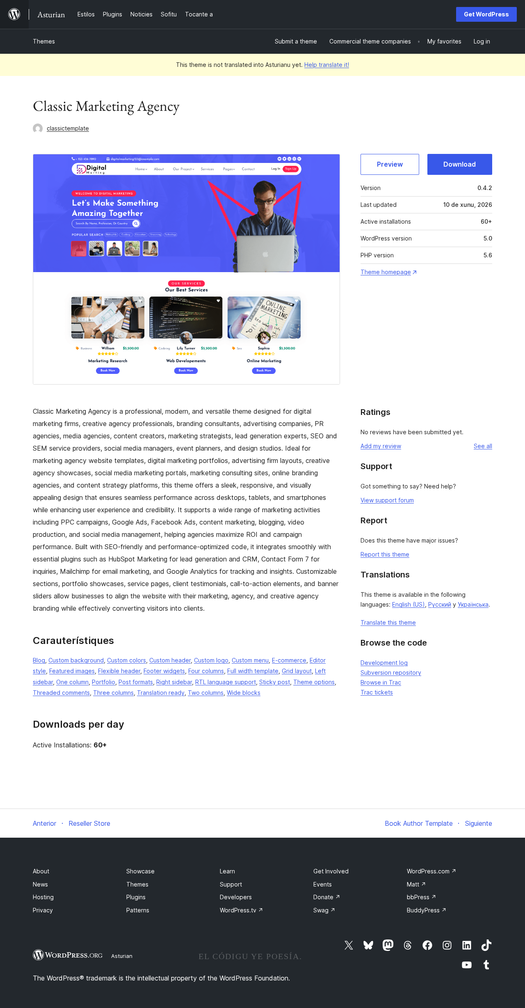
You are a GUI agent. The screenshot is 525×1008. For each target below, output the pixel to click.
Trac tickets (377, 692)
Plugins (136, 896)
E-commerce (289, 660)
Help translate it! (326, 64)
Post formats (136, 681)
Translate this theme (388, 622)
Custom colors (126, 660)
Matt (416, 884)
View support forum (387, 500)
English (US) (408, 604)
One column (72, 681)
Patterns (137, 910)
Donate (326, 896)
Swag (324, 910)
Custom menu (250, 660)
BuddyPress (427, 910)
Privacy (43, 910)
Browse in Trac (381, 682)
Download (459, 164)
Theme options (314, 681)
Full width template (252, 670)
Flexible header (119, 670)
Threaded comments (61, 692)
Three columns (113, 692)
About (41, 871)
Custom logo (211, 660)
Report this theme (385, 554)
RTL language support (225, 681)
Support (231, 884)
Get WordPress (486, 14)
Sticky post (274, 681)
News (40, 884)
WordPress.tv (241, 910)
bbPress (421, 896)
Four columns (206, 670)
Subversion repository (391, 672)
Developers (236, 896)
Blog (39, 660)
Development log (384, 662)
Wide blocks (243, 692)
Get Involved (331, 871)
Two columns (206, 692)
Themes (44, 41)
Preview (390, 164)
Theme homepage (386, 271)
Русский (439, 604)
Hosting (43, 896)
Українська (473, 604)
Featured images (72, 670)
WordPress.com (432, 871)
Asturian (121, 956)
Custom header (170, 660)
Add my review (381, 445)
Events (322, 884)
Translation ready (161, 692)
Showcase (140, 871)
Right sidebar (174, 681)
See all (483, 445)
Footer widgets (164, 670)
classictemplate (68, 128)
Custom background (76, 660)
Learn (227, 871)
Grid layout (297, 670)
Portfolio (103, 681)
